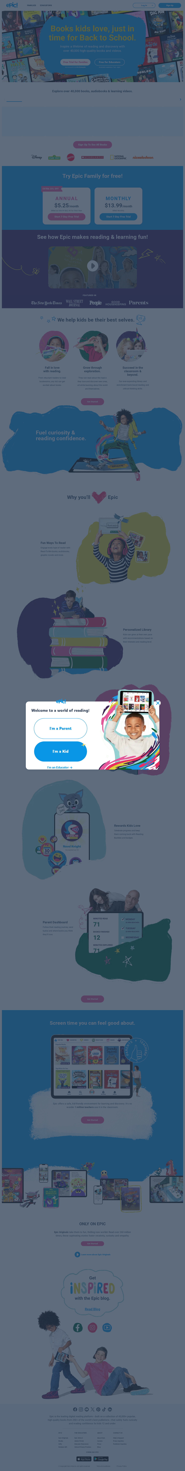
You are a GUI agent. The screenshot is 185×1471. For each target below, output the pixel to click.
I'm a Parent (60, 728)
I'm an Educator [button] (58, 767)
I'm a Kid (60, 751)
